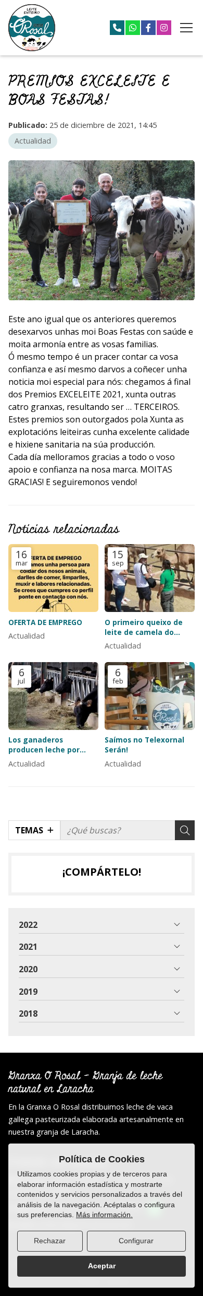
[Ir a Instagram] (164, 27)
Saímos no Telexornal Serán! (144, 745)
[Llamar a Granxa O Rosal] (117, 27)
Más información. (104, 1214)
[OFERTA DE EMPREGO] (53, 578)
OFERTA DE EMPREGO (45, 622)
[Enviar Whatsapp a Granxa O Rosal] (132, 27)
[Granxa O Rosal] (31, 27)
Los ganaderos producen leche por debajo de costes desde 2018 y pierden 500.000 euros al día (52, 745)
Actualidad (33, 141)
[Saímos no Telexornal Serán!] (150, 696)
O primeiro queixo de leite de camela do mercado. (144, 627)
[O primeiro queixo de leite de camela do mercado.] (150, 578)
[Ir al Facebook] (148, 27)
